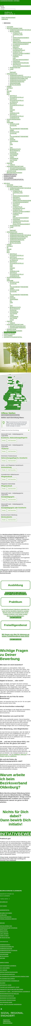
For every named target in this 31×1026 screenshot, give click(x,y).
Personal (16, 61)
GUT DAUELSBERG (5, 967)
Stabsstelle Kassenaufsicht (19, 49)
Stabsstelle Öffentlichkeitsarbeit (21, 52)
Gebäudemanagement (21, 37)
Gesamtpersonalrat (18, 168)
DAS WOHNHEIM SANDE (6, 1002)
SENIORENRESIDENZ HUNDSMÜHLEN (9, 980)
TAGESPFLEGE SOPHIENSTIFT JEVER (9, 987)
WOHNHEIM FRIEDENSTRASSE (8, 1000)
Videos (12, 165)
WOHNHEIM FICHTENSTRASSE (8, 998)
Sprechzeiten (15, 67)
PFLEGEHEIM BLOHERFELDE (7, 974)
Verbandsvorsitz (16, 75)
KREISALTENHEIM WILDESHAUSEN (9, 972)
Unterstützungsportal (14, 179)
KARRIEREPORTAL (4, 910)
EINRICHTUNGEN (4, 962)
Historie (10, 26)
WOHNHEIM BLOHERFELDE (7, 995)
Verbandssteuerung (21, 63)
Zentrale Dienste (16, 46)
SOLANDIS (2, 982)
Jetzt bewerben (12, 440)
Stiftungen (8, 178)
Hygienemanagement (21, 44)
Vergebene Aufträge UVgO (14, 160)
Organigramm (15, 83)
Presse (9, 163)
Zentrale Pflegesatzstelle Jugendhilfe (17, 116)
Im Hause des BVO (9, 92)
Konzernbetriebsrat (18, 169)
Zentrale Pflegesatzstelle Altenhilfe (17, 100)
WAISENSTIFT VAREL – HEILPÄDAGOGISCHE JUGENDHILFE (15, 991)
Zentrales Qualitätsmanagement (21, 65)
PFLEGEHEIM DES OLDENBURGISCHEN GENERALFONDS (14, 976)
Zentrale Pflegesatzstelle (17, 96)
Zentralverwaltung (14, 28)
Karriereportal (10, 174)
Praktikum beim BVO (5, 917)
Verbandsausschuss (18, 80)
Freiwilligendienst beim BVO (8, 918)
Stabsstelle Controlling (18, 33)
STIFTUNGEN (3, 906)
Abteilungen (14, 31)
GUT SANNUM (3, 970)
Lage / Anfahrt (4, 933)
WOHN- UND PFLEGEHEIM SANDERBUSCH (11, 1004)
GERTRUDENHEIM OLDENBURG (8, 965)
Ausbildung (3, 915)
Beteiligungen (15, 85)
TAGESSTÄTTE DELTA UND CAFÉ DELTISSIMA (11, 989)
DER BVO (2, 923)
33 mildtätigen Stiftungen (19, 754)
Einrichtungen (10, 176)
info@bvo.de (4, 902)
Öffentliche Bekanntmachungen (14, 171)
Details (4, 440)
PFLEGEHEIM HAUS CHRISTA (7, 978)
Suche (2, 6)
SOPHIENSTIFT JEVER (5, 985)
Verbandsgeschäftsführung (8, 928)
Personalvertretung (15, 166)
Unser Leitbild (10, 87)
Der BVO (7, 23)
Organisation (12, 74)
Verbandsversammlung (19, 78)
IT (13, 36)
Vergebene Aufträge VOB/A (14, 155)
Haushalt (16, 39)
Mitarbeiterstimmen (6, 913)
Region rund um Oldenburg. (8, 756)
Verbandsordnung (17, 81)
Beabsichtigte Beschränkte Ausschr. (15, 150)
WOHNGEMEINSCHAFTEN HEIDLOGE (9, 993)
